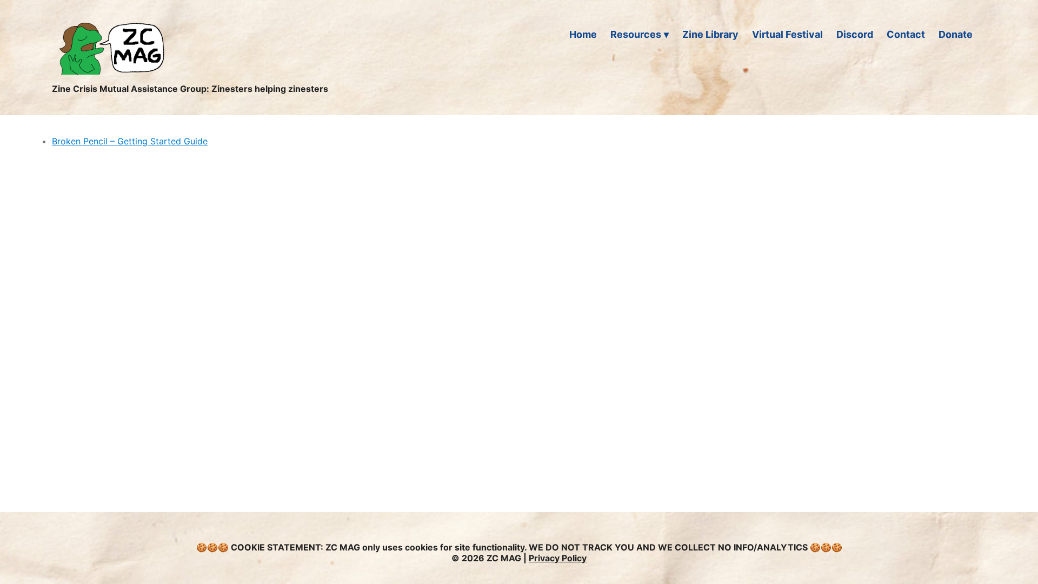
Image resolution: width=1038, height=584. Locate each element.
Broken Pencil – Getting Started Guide (130, 141)
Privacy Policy (558, 558)
